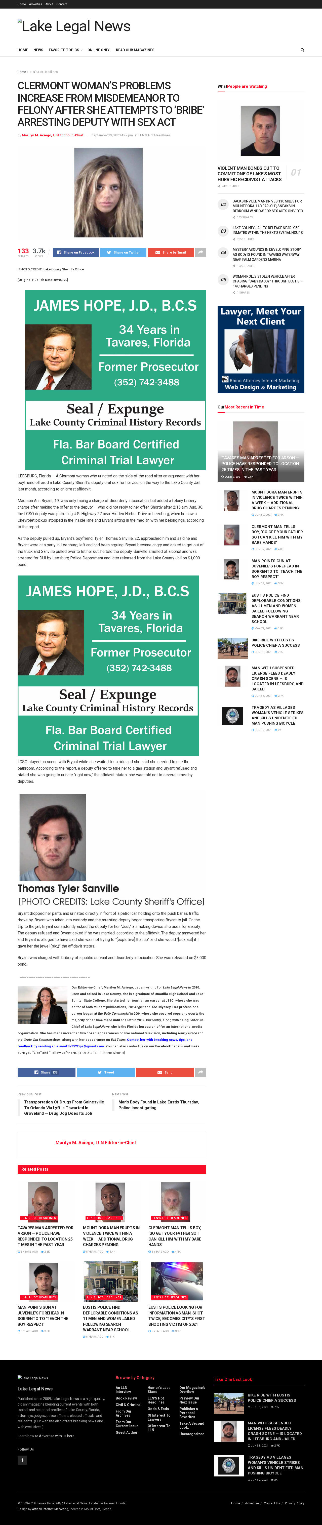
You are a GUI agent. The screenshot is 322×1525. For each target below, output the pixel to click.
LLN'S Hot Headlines (44, 72)
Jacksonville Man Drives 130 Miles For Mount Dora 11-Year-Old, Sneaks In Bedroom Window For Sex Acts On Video (268, 206)
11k (111, 1336)
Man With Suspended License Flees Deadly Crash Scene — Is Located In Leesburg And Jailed (278, 678)
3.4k (112, 1251)
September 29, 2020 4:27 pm (112, 135)
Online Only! (99, 50)
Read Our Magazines (135, 50)
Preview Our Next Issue (189, 1400)
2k (279, 730)
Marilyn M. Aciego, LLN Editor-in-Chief (53, 135)
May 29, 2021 (263, 628)
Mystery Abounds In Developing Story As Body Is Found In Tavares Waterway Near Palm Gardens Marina (267, 254)
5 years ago (29, 1251)
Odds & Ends (158, 1409)
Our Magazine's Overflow (192, 1390)
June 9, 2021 (233, 476)
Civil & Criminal (128, 1405)
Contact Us (272, 1503)
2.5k (47, 1251)
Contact (61, 4)
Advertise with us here (56, 1436)
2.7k (280, 695)
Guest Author (127, 1432)
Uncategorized (192, 1434)
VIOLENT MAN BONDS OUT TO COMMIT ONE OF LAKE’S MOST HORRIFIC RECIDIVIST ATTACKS (249, 174)
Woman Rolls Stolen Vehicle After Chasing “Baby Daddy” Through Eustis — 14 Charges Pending (268, 281)
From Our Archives (124, 1413)
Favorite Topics (64, 50)
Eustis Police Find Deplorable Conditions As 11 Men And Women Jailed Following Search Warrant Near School (110, 1318)
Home (22, 4)
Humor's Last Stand (159, 1390)
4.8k (177, 1251)
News (38, 50)
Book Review (126, 1398)
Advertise (35, 4)
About (49, 4)
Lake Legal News (66, 1399)
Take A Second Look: (191, 1425)
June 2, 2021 (263, 549)
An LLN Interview (123, 1390)
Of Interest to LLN (159, 1428)
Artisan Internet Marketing (50, 1509)
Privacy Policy (294, 1503)
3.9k (177, 1331)
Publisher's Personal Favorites (188, 1413)
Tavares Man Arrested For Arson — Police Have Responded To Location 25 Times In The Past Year (260, 463)
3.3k (47, 1331)
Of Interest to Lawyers (159, 1417)
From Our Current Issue (127, 1424)
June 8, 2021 (263, 695)
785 (280, 652)
